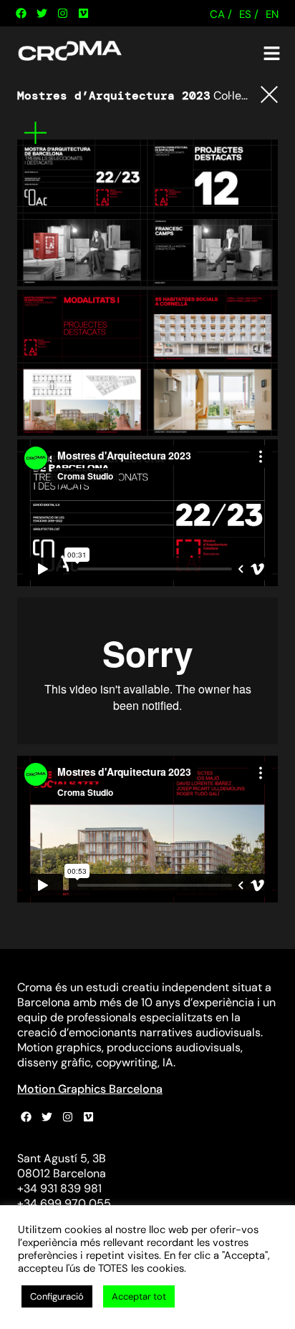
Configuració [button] (57, 1296)
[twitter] (41, 13)
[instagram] (62, 13)
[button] (272, 53)
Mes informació (35, 133)
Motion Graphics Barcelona (90, 1088)
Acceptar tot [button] (139, 1296)
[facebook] (20, 13)
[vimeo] (83, 13)
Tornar (269, 94)
